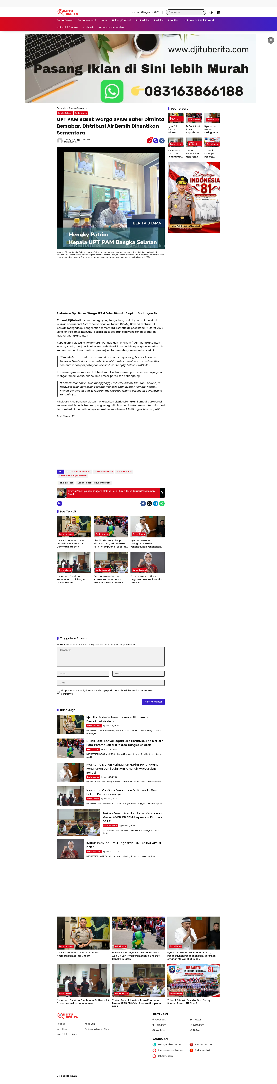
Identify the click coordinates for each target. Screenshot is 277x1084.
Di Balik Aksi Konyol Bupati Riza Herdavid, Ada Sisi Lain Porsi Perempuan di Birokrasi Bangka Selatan (110, 543)
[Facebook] (143, 503)
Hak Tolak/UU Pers (67, 1034)
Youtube (160, 1030)
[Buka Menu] (218, 12)
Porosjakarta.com (204, 1044)
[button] (203, 12)
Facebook (160, 1019)
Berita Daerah (213, 144)
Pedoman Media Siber (97, 1029)
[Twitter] (149, 503)
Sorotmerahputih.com (170, 1050)
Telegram (160, 1025)
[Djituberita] (68, 12)
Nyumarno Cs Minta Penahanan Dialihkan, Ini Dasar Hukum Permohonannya (71, 579)
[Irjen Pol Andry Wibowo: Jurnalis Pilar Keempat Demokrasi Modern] (74, 526)
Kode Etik (90, 1023)
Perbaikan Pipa (105, 471)
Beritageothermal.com (170, 1044)
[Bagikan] (162, 140)
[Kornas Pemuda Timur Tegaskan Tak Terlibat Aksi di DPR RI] (147, 562)
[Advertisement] (58, 3)
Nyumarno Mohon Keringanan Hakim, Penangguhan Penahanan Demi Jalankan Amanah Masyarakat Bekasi (145, 543)
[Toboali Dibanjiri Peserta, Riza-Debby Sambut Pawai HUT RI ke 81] (193, 980)
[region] (138, 68)
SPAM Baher (125, 471)
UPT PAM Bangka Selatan (74, 475)
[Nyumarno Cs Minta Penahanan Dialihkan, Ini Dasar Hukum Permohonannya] (74, 562)
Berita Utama (81, 113)
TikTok (196, 1030)
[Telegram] (155, 503)
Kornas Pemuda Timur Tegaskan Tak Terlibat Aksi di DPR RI (146, 579)
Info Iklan (62, 1029)
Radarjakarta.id (203, 1050)
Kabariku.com (165, 1056)
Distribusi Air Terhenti (80, 471)
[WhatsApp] (162, 503)
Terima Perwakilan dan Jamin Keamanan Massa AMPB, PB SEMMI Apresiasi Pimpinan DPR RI (108, 579)
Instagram (198, 1025)
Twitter (197, 1019)
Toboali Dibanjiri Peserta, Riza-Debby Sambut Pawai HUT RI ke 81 (211, 153)
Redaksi (61, 1023)
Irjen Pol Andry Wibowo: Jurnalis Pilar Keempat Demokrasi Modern (70, 543)
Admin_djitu (69, 140)
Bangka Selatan (65, 113)
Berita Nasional (66, 534)
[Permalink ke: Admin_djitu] (60, 141)
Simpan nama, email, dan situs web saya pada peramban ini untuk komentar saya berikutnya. (107, 692)
